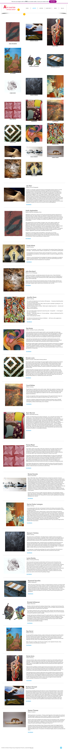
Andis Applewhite (32, 211)
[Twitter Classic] (61, 748)
